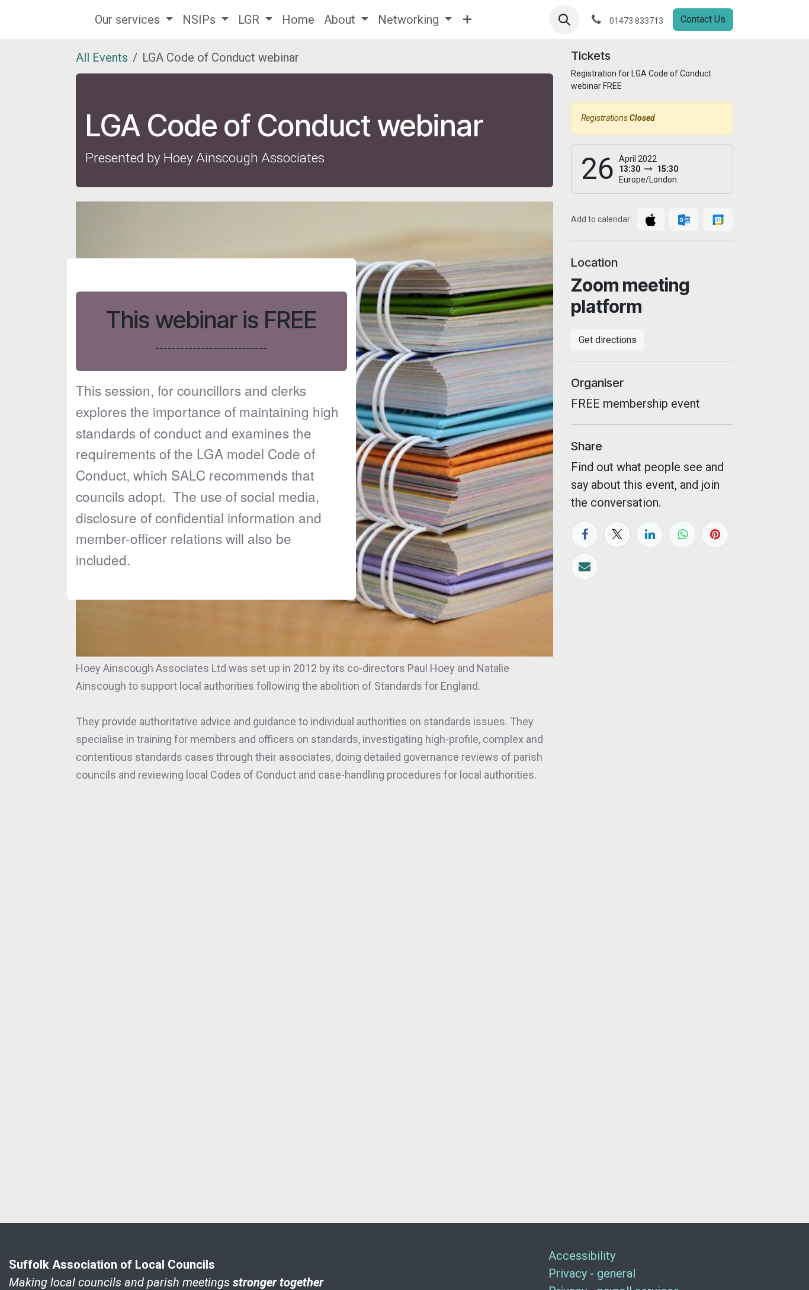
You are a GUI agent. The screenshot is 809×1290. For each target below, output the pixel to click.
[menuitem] (134, 19)
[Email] (584, 566)
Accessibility (581, 1256)
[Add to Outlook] (683, 219)
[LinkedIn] (649, 534)
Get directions (608, 339)
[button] (564, 19)
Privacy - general (591, 1273)
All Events (102, 57)
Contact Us (702, 19)
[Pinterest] (714, 534)
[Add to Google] (717, 219)
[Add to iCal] (650, 219)
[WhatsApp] (682, 534)
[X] (617, 534)
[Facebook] (584, 534)
